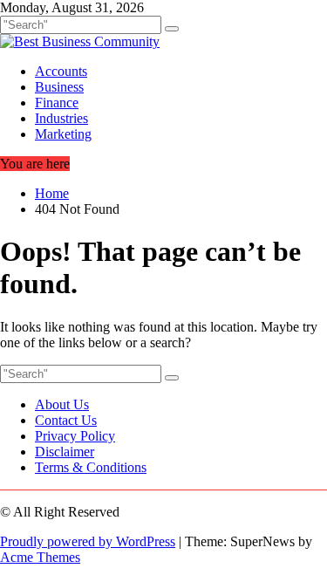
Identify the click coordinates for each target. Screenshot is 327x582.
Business (59, 86)
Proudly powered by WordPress (87, 541)
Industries (61, 118)
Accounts (61, 71)
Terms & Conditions (90, 467)
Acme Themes (40, 557)
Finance (56, 102)
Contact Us (66, 420)
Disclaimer (64, 451)
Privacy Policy (75, 435)
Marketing (63, 134)
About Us (62, 404)
